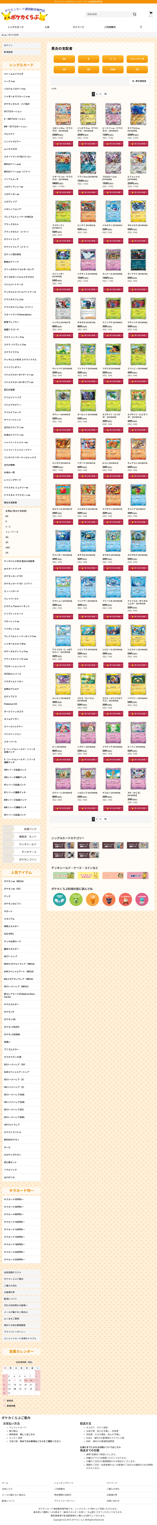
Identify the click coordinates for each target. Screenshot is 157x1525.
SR (88, 69)
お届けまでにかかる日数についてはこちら (100, 1447)
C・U (113, 59)
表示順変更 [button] (141, 81)
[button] (141, 27)
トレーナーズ (137, 59)
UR (137, 69)
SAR (113, 69)
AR (64, 69)
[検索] (134, 14)
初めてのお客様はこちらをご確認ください (40, 1441)
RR (64, 59)
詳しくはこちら (27, 1434)
